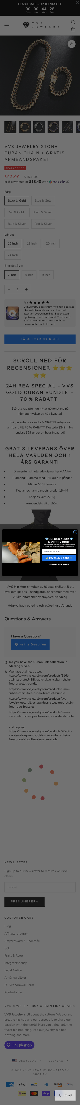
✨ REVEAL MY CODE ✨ (59, 557)
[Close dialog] (75, 532)
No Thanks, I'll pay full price (59, 564)
